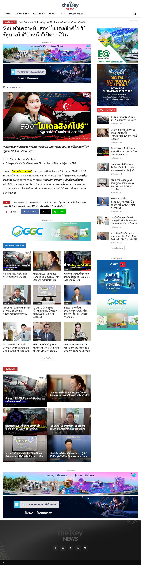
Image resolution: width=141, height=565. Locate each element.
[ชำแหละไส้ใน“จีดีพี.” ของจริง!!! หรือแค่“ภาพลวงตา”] (17, 261)
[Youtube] (85, 548)
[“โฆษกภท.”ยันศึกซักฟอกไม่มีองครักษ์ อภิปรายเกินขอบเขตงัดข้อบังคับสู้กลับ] (17, 295)
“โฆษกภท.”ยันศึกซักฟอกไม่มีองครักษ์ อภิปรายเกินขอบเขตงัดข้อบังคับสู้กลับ (16, 310)
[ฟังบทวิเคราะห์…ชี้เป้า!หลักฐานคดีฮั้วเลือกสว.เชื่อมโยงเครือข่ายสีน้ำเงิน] (77, 261)
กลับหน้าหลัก (71, 558)
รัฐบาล (62, 202)
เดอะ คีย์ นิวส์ (9, 206)
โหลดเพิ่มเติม (46, 358)
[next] (136, 22)
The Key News (18, 202)
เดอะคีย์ (21, 206)
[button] (134, 13)
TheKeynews (34, 202)
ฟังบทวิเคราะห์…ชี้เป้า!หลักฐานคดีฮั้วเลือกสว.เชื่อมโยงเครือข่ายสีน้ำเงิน (52, 22)
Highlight (37, 269)
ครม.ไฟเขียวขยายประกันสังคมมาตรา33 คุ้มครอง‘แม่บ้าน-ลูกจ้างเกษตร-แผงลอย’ (77, 347)
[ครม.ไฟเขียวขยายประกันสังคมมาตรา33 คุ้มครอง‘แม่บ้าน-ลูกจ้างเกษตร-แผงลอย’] (77, 331)
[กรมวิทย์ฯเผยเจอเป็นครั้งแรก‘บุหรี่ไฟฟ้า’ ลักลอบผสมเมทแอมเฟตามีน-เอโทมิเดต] (17, 331)
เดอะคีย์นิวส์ (32, 206)
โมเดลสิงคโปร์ (58, 206)
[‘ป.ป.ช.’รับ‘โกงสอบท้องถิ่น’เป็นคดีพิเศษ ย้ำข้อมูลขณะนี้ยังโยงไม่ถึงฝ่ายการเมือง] (47, 295)
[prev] (131, 22)
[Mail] (70, 548)
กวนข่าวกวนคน (49, 202)
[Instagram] (63, 548)
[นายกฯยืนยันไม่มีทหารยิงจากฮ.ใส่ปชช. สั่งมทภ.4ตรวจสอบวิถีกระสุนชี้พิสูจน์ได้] (47, 261)
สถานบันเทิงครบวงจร (77, 202)
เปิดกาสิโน (44, 206)
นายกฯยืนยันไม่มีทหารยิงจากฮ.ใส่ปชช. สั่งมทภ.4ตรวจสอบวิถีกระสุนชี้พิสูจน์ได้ (47, 276)
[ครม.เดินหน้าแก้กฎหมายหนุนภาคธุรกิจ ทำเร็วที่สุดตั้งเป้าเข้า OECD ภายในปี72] (47, 331)
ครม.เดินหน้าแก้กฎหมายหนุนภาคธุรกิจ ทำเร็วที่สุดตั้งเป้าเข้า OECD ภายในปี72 (47, 347)
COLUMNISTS (8, 269)
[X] (78, 548)
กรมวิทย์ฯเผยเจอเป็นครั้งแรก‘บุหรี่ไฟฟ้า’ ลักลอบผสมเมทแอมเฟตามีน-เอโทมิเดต (16, 347)
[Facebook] (55, 548)
